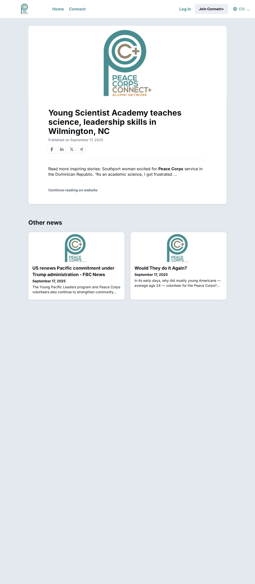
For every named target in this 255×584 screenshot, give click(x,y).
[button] (239, 9)
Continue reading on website (72, 190)
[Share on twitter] (71, 149)
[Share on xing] (81, 149)
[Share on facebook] (51, 149)
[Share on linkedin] (61, 149)
